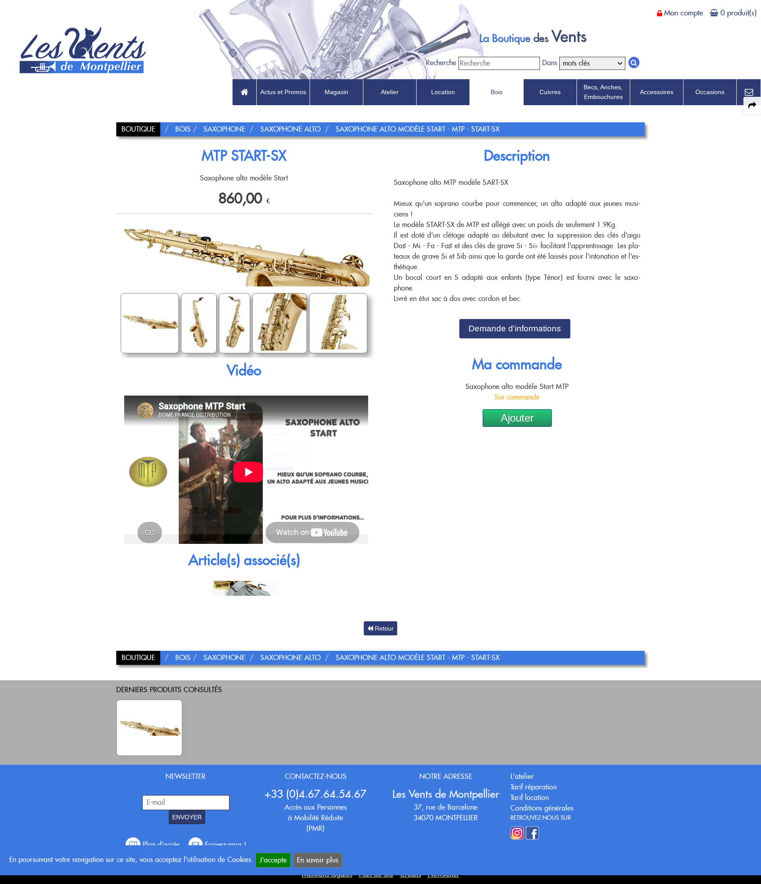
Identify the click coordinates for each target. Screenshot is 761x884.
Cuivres (550, 91)
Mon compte (683, 13)
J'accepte (273, 860)
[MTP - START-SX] (149, 727)
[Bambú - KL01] (244, 587)
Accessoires (656, 91)
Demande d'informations (515, 328)
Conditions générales (541, 808)
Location (443, 91)
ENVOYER (187, 817)
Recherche (441, 62)
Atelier (390, 91)
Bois (496, 91)
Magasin (336, 91)
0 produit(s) (738, 13)
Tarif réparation (533, 787)
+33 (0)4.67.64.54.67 (315, 794)
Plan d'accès (161, 844)
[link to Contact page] (749, 92)
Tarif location (529, 797)
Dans (549, 62)
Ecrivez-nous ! (224, 844)
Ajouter (517, 418)
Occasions (709, 91)
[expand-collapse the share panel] (752, 105)
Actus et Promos (283, 91)
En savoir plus (317, 860)
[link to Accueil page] (244, 92)
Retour (383, 628)
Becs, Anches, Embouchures (603, 92)
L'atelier (522, 776)
